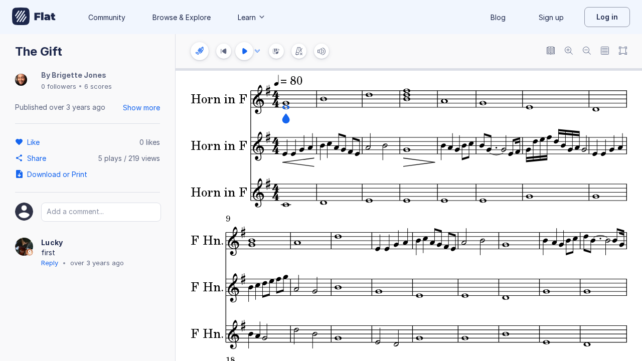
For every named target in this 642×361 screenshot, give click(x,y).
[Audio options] (257, 51)
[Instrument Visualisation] (276, 51)
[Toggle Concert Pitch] (551, 51)
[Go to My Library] (34, 17)
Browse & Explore (181, 17)
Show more (141, 107)
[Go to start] (223, 51)
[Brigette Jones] (21, 80)
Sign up (551, 17)
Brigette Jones (79, 75)
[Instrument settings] (200, 51)
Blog (498, 17)
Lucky (52, 242)
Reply (49, 263)
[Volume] (321, 51)
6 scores (98, 86)
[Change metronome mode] (298, 51)
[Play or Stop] (244, 51)
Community (106, 17)
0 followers (58, 86)
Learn (247, 17)
